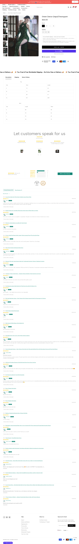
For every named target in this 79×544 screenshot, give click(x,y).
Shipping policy (24, 524)
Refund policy (24, 530)
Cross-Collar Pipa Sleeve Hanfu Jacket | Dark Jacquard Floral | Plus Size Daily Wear (22, 235)
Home (4, 12)
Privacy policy (24, 526)
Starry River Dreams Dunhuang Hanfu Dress (14, 247)
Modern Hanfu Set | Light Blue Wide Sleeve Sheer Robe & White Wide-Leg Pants (22, 210)
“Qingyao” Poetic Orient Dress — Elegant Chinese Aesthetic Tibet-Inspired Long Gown (23, 273)
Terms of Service (24, 528)
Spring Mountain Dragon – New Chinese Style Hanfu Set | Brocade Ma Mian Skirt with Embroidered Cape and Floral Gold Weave (31, 349)
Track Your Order (24, 534)
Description (8, 77)
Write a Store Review (65, 173)
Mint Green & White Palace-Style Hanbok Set (15, 323)
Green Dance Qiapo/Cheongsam (12, 310)
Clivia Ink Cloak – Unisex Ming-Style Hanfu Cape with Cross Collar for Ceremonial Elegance (24, 460)
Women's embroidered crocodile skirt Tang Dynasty (16, 222)
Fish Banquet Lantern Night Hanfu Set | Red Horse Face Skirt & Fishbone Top (21, 286)
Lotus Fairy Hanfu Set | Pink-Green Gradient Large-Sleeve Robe (18, 197)
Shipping (17, 77)
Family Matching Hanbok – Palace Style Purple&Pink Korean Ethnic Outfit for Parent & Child (24, 472)
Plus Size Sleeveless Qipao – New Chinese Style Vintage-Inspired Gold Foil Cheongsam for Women (26, 298)
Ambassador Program (25, 532)
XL (53, 25)
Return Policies (26, 77)
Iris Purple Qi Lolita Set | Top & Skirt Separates (15, 374)
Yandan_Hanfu (39, 7)
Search (22, 520)
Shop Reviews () (18, 190)
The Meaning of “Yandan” (45, 522)
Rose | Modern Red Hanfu (11, 388)
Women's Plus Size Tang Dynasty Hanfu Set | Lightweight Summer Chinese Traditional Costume (25, 261)
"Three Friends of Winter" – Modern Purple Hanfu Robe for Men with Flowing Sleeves (23, 497)
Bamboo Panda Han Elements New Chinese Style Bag (16, 413)
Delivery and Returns (25, 522)
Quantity (44, 29)
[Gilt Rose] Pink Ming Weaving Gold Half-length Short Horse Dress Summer (21, 362)
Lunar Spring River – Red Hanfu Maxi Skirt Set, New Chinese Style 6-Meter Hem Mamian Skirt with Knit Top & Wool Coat (30, 484)
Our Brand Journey (43, 520)
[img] (39, 137)
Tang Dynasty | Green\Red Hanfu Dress (13, 437)
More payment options (59, 53)
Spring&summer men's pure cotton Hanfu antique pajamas (18, 335)
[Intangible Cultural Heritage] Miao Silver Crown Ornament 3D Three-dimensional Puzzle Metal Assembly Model (28, 425)
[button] (38, 155)
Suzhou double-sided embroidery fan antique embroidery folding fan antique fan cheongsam (25, 448)
